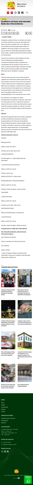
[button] (12, 13)
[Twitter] (19, 13)
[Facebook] (22, 13)
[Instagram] (15, 13)
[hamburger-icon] (27, 13)
